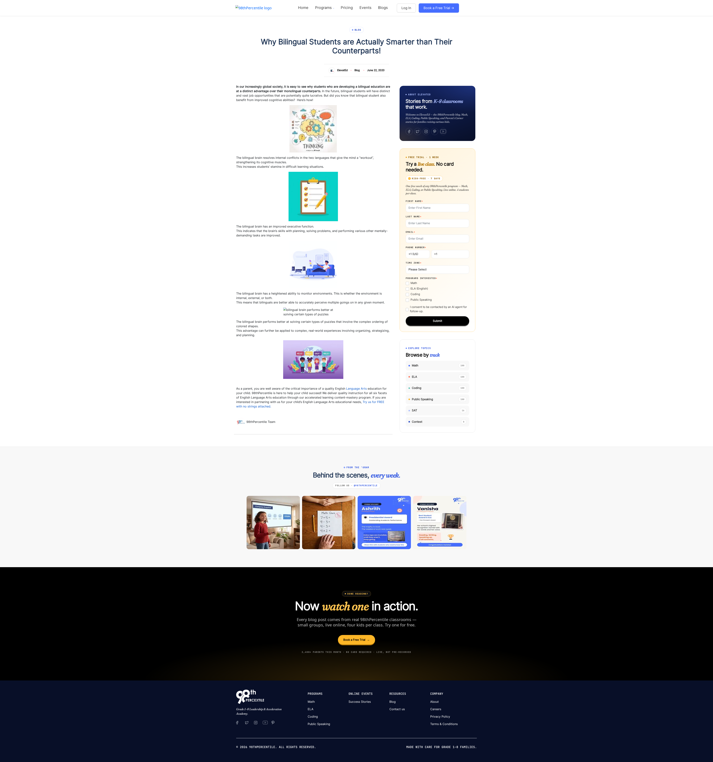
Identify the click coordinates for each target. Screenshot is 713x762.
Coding (415, 294)
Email (410, 232)
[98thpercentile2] (237, 722)
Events (365, 7)
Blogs (383, 7)
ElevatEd (342, 70)
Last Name (413, 216)
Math (414, 283)
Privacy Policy (440, 716)
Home (303, 7)
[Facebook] (409, 131)
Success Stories (360, 701)
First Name (414, 201)
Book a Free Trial (356, 639)
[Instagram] (426, 131)
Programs (324, 7)
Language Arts (356, 388)
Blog (357, 70)
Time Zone (413, 262)
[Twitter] (417, 131)
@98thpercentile (366, 485)
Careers (435, 709)
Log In (406, 8)
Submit (437, 321)
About (434, 701)
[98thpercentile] (256, 722)
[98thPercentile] (253, 7)
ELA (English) (419, 288)
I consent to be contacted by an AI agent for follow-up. (438, 309)
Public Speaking (421, 299)
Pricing (347, 7)
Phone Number (416, 247)
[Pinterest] (434, 131)
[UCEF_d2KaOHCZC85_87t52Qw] (265, 722)
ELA (310, 709)
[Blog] (241, 422)
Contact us (397, 709)
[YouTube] (443, 131)
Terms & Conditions (444, 724)
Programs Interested (421, 278)
